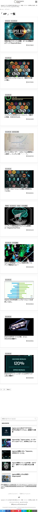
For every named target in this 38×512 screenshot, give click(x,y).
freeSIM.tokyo (23, 504)
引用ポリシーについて (25, 493)
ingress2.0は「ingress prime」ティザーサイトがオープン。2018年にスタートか (24, 440)
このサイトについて (12, 493)
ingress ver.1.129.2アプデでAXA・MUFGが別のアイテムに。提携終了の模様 (24, 429)
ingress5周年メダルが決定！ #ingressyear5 (20, 475)
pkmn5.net (16, 504)
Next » (8, 389)
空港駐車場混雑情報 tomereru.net (14, 486)
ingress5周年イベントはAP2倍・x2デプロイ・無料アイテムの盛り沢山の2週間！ (24, 464)
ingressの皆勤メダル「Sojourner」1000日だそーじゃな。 (22, 452)
